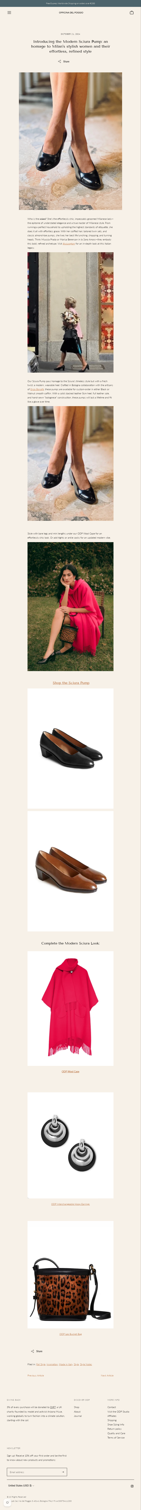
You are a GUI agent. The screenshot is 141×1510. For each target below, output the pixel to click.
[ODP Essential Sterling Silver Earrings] (70, 1199)
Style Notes (86, 1364)
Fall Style (40, 1364)
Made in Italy (66, 1364)
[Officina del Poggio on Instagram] (132, 1486)
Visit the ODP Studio (118, 1411)
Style (76, 1364)
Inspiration (52, 1364)
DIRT (53, 1407)
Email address (16, 1467)
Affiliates (111, 1415)
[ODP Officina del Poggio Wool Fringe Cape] (70, 1067)
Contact (111, 1407)
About (77, 1411)
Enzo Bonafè (37, 389)
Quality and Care (116, 1433)
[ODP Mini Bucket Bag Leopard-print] (70, 1329)
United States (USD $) (20, 1485)
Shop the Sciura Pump (71, 683)
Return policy (114, 1428)
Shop (76, 1407)
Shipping (111, 1420)
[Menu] (9, 12)
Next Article (107, 1375)
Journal (78, 1415)
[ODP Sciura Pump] (70, 463)
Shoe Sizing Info (115, 1424)
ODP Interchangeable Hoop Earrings (70, 1204)
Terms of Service (115, 1437)
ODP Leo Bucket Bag (70, 1334)
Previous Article (36, 1375)
